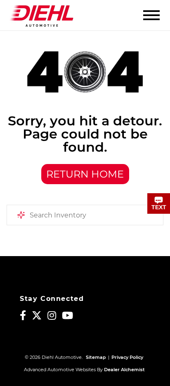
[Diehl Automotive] (41, 15)
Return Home (85, 174)
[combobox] (85, 215)
